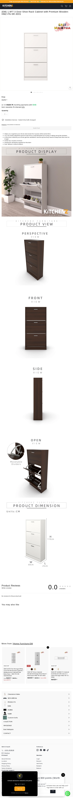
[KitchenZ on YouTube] (44, 750)
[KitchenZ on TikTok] (48, 750)
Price (3, 97)
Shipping (4, 124)
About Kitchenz (6, 759)
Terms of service (7, 768)
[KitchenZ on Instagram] (37, 750)
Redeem (39, 766)
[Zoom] (70, 87)
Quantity (5, 111)
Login (38, 759)
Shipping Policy (6, 763)
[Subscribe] (53, 791)
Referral (38, 768)
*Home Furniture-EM (22, 643)
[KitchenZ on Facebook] (41, 750)
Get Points (39, 763)
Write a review (7, 588)
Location (4, 761)
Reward (38, 761)
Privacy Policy (6, 766)
